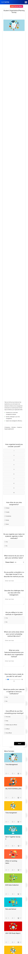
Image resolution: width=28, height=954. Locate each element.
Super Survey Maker (16, 6)
